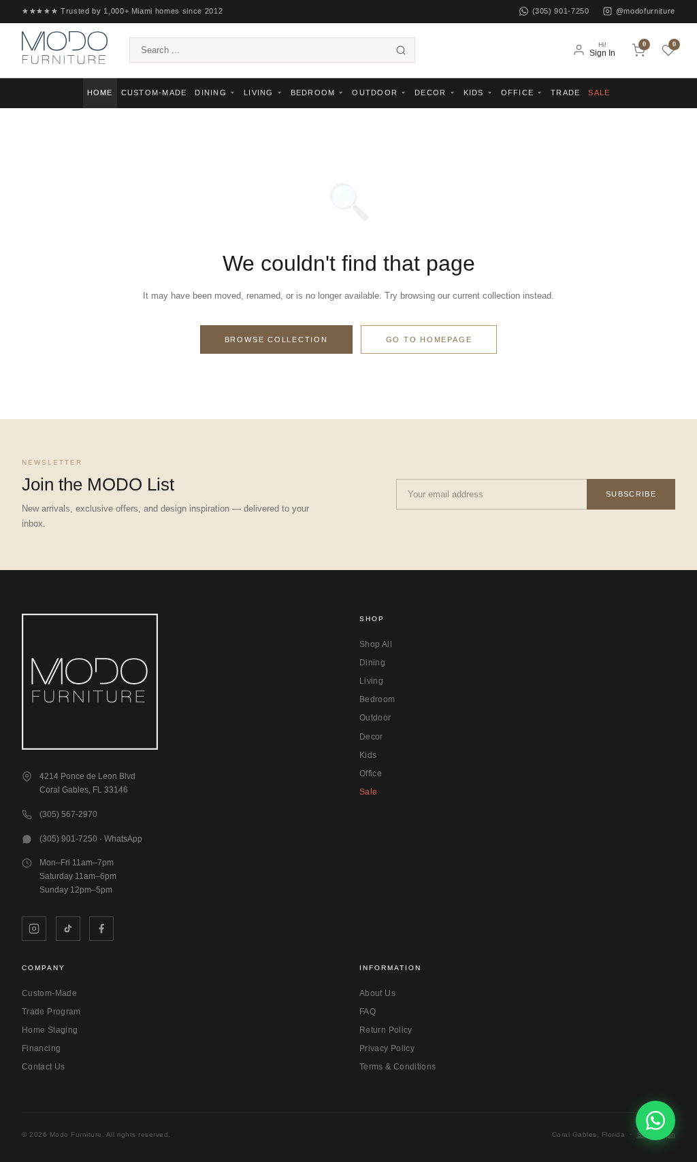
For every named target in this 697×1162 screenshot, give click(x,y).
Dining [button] (211, 92)
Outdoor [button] (375, 92)
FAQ (367, 1011)
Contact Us (43, 1067)
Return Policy (385, 1030)
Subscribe (631, 494)
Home (100, 92)
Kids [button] (474, 92)
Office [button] (517, 92)
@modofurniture (645, 11)
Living (371, 681)
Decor (371, 737)
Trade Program (51, 1011)
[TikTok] (68, 928)
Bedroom (377, 699)
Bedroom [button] (313, 92)
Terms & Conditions (397, 1067)
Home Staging (50, 1030)
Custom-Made (154, 92)
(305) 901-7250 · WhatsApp (90, 839)
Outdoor (375, 718)
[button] (65, 49)
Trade (565, 92)
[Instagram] (34, 928)
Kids (367, 755)
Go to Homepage (429, 339)
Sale (599, 92)
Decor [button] (430, 92)
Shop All (375, 644)
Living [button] (259, 92)
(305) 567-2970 (68, 814)
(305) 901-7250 (560, 11)
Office (370, 773)
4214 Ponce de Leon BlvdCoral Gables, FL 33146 (87, 783)
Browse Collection (276, 339)
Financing (41, 1048)
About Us (377, 993)
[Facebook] (101, 928)
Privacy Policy (387, 1048)
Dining (372, 662)
